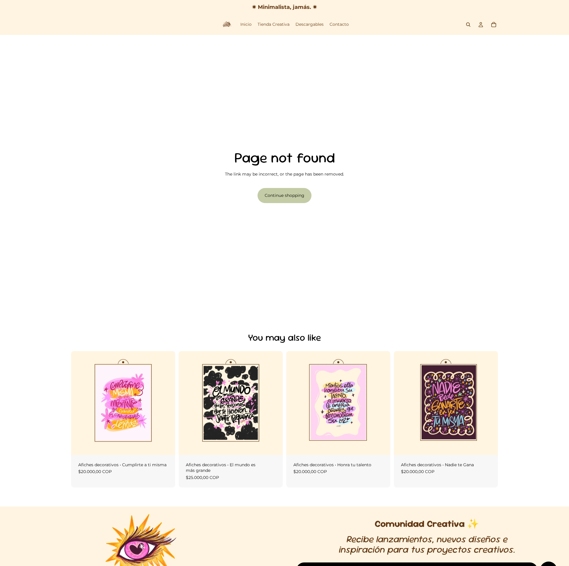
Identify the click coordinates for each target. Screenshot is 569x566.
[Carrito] (493, 24)
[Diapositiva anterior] (187, 402)
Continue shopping (284, 195)
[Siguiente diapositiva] (274, 402)
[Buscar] (468, 24)
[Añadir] (166, 445)
